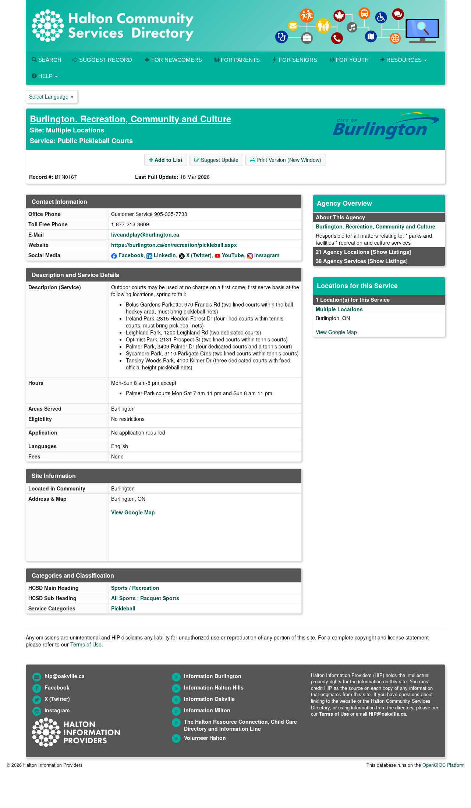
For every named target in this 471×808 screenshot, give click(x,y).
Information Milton (207, 710)
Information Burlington (212, 676)
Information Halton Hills (214, 687)
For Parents (240, 60)
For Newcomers (176, 60)
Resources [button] (404, 60)
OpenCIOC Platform (443, 765)
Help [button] (45, 76)
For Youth (352, 60)
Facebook (131, 255)
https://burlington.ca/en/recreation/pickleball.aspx (174, 244)
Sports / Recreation (135, 587)
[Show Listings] (391, 252)
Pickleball (123, 608)
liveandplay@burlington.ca (145, 234)
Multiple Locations (75, 130)
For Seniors (298, 60)
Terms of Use (86, 644)
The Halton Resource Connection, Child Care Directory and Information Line (240, 725)
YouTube (233, 255)
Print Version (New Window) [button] (288, 159)
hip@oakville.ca (65, 676)
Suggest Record (105, 60)
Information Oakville (209, 698)
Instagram (266, 255)
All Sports (123, 598)
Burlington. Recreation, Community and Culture (130, 118)
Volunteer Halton (205, 737)
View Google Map (133, 512)
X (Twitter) (199, 255)
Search (49, 60)
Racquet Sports (159, 598)
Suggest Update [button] (218, 159)
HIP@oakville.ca (387, 713)
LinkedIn (165, 255)
